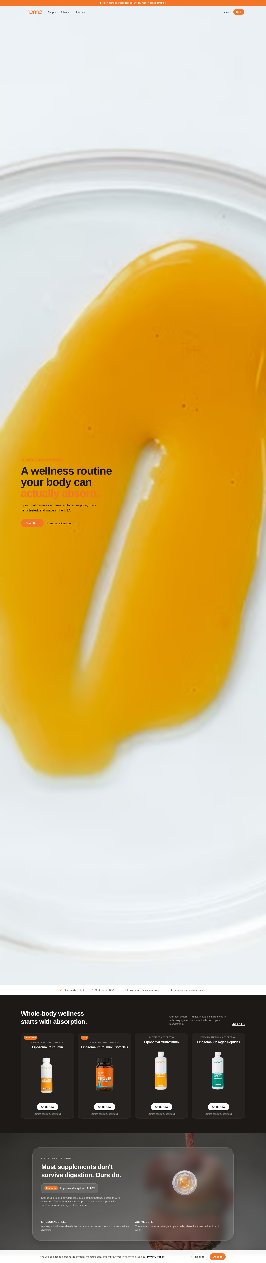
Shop (51, 12)
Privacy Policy (155, 1256)
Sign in (226, 12)
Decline (199, 1256)
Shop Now (32, 523)
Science (64, 12)
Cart (238, 12)
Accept (217, 1256)
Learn (79, 12)
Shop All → (238, 1023)
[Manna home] (33, 12)
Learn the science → (58, 523)
